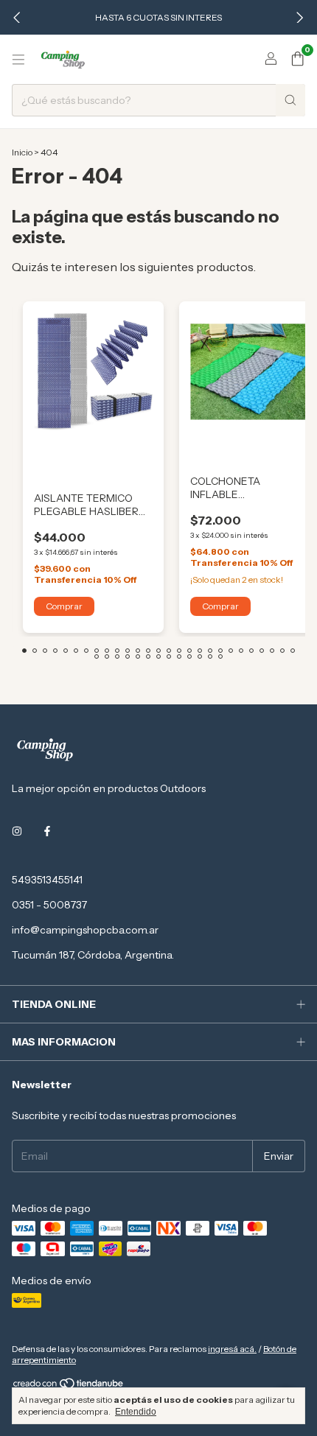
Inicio (22, 152)
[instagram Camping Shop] (17, 831)
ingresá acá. (232, 1348)
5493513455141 (47, 879)
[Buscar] (290, 100)
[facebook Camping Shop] (47, 831)
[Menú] (18, 59)
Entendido (135, 1412)
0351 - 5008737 (49, 904)
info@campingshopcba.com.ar (85, 929)
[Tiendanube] (69, 1386)
